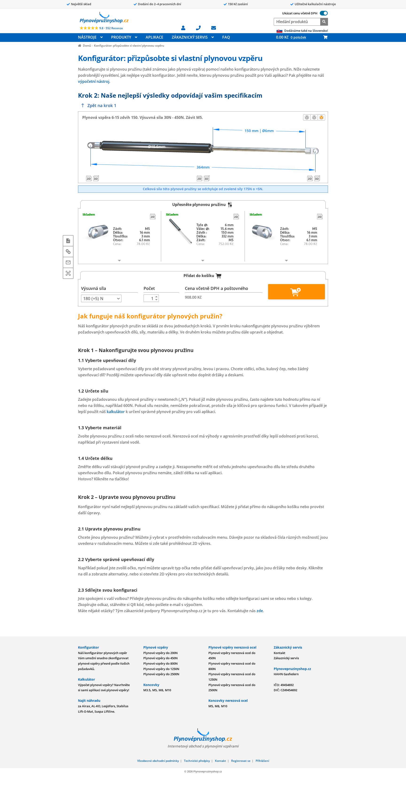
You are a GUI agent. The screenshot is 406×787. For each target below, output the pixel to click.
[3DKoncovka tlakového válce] (95, 178)
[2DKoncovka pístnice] (310, 178)
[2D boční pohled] (307, 117)
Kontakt (279, 653)
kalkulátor (116, 411)
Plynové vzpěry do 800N (160, 663)
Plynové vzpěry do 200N (160, 653)
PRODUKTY (121, 37)
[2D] (152, 216)
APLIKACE (154, 37)
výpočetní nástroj (93, 81)
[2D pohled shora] (314, 117)
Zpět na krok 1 (101, 105)
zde (260, 610)
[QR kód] (68, 273)
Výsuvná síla (93, 288)
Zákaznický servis (286, 658)
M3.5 (146, 690)
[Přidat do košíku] (296, 291)
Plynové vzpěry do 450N (160, 658)
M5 (154, 690)
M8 (161, 690)
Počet (149, 288)
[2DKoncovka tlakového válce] (88, 178)
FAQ (226, 37)
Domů (87, 46)
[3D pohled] (321, 117)
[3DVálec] (206, 178)
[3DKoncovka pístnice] (317, 178)
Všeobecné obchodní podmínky (158, 761)
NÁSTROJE (87, 37)
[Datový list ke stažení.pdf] (68, 240)
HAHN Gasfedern (286, 674)
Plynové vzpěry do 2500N (161, 674)
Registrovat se (240, 761)
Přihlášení (262, 761)
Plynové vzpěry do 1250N (161, 669)
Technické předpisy (197, 761)
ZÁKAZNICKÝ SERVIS (190, 37)
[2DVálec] (199, 178)
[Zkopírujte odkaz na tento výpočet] (68, 251)
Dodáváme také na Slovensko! (306, 30)
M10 (168, 690)
